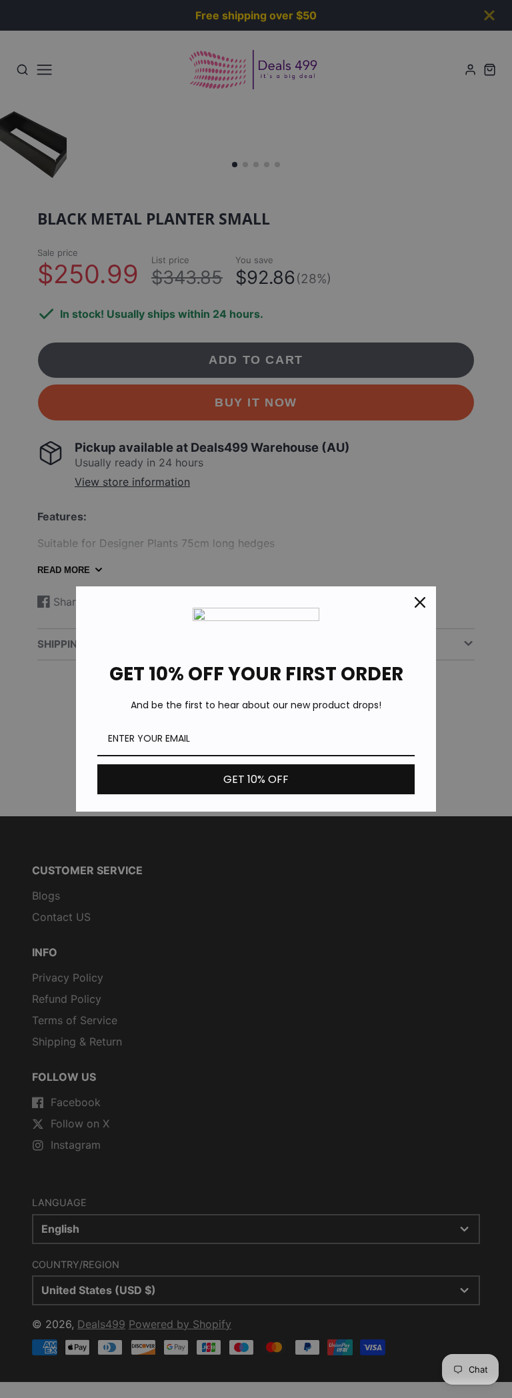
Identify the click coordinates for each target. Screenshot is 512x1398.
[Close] (420, 602)
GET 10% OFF (256, 779)
